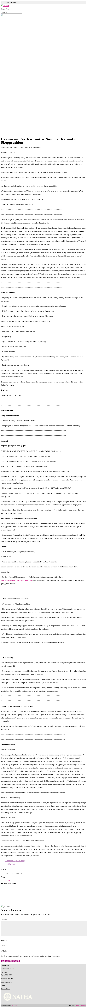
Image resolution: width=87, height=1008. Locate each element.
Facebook (4, 972)
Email (3, 946)
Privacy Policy (5, 989)
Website (4, 951)
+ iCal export (10, 864)
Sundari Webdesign (81, 1005)
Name (4, 941)
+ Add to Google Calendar (14, 861)
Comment (4, 920)
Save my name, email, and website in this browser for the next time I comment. (32, 956)
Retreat (8, 880)
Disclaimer (14, 1005)
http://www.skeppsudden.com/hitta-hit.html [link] (16, 580)
